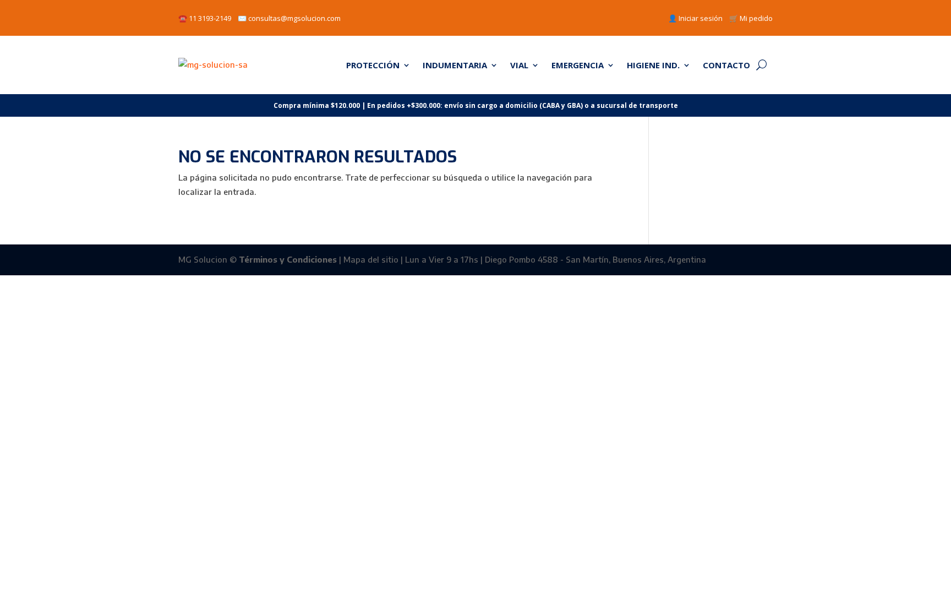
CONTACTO (726, 64)
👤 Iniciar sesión (695, 18)
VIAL (519, 64)
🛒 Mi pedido (751, 18)
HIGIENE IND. (653, 64)
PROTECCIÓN (373, 64)
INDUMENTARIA (455, 64)
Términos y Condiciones (288, 259)
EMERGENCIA (577, 64)
